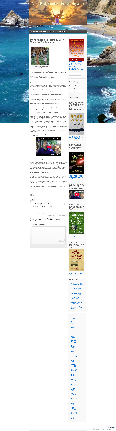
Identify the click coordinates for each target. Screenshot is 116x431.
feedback (34, 218)
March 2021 (73, 337)
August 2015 (73, 417)
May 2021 (72, 336)
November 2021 (74, 333)
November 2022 (74, 328)
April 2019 (72, 362)
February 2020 (73, 350)
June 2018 (73, 375)
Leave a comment (47, 44)
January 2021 (73, 340)
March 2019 (73, 364)
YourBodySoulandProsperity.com (41, 27)
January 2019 (73, 366)
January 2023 (73, 327)
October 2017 (73, 385)
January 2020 (73, 351)
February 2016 (73, 409)
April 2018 (72, 378)
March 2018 (73, 379)
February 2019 (73, 365)
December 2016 (74, 397)
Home (31, 31)
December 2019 (74, 352)
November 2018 (74, 369)
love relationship (45, 218)
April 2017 (72, 392)
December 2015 (74, 412)
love (41, 218)
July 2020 (72, 345)
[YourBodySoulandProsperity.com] (58, 12)
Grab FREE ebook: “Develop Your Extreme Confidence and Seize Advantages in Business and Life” (76, 65)
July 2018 (72, 374)
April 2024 (72, 323)
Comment (61, 240)
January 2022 (73, 332)
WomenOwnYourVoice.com (60, 31)
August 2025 (73, 318)
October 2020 (73, 342)
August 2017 (73, 388)
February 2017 (73, 394)
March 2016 (73, 408)
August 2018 (73, 373)
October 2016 (73, 399)
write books (58, 219)
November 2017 (74, 384)
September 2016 (74, 400)
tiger (43, 219)
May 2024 (72, 322)
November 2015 (74, 413)
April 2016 (72, 407)
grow (37, 218)
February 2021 (73, 338)
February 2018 (73, 380)
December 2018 (74, 368)
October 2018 (73, 370)
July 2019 (72, 359)
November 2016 (74, 398)
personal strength (62, 218)
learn (39, 218)
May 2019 (72, 361)
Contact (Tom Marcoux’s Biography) (40, 31)
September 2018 (74, 371)
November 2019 (74, 354)
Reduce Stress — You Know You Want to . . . (40, 213)
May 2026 (72, 317)
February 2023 (73, 326)
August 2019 (73, 357)
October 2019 (73, 355)
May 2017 (72, 390)
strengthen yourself (39, 219)
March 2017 (73, 393)
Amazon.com (49, 196)
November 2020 (74, 341)
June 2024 (73, 321)
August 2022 (73, 330)
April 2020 (72, 349)
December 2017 (74, 383)
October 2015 (73, 414)
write (55, 219)
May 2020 (72, 347)
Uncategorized (36, 220)
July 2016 (72, 403)
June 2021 (73, 335)
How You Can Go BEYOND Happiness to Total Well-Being (55, 215)
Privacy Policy (51, 31)
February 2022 (73, 331)
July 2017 (72, 389)
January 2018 (73, 381)
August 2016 (73, 402)
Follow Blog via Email (76, 82)
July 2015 (72, 418)
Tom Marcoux (41, 44)
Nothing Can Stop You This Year (53, 218)
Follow (72, 94)
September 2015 (74, 416)
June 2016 (73, 404)
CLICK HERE (51, 169)
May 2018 (72, 376)
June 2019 (73, 360)
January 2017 (73, 395)
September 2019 (74, 356)
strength (34, 219)
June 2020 (73, 346)
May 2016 (72, 405)
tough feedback (51, 219)
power (31, 219)
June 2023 (73, 325)
